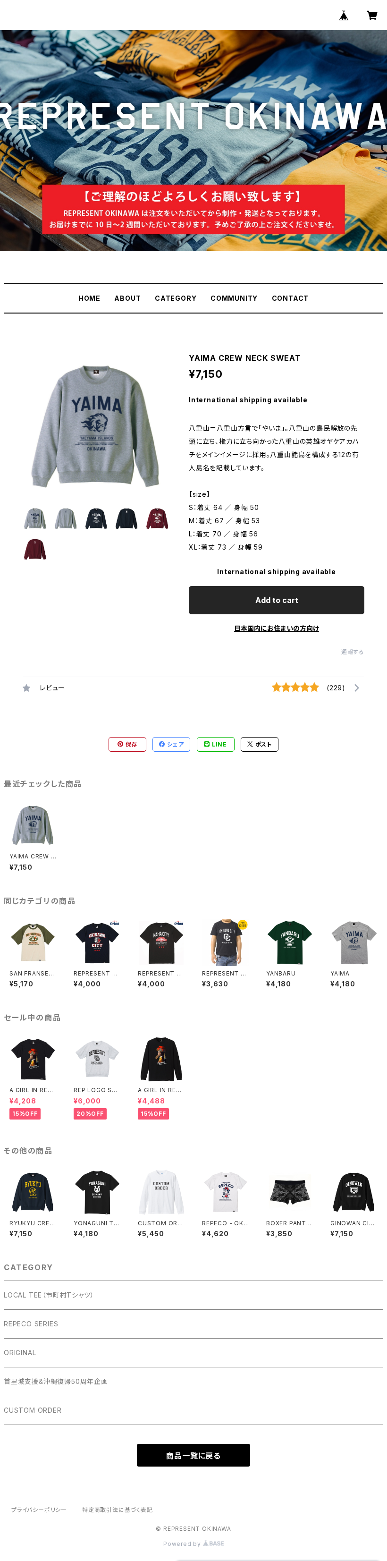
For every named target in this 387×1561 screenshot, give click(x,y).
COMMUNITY (234, 298)
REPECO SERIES (31, 1324)
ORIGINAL (20, 1353)
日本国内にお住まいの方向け (276, 628)
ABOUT (127, 298)
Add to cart (276, 600)
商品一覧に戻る (193, 1455)
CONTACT (290, 298)
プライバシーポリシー (39, 1509)
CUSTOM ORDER (33, 1410)
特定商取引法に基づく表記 (117, 1509)
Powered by (183, 1543)
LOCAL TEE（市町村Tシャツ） (49, 1295)
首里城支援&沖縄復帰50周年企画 (56, 1381)
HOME (89, 298)
